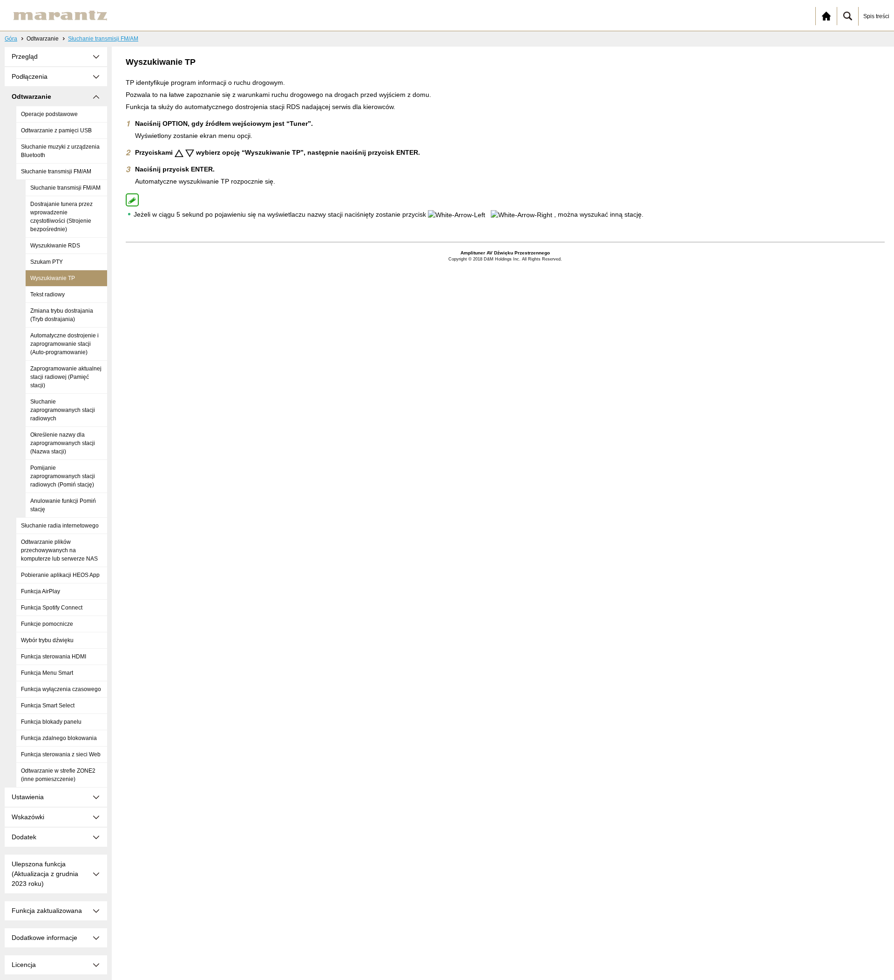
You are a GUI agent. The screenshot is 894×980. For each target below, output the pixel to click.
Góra (11, 38)
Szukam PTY (46, 262)
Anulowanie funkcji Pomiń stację (63, 505)
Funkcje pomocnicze (47, 624)
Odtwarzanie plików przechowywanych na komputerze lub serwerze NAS (59, 550)
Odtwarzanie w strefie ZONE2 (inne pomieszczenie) (58, 775)
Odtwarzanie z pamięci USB (56, 130)
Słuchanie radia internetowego (60, 525)
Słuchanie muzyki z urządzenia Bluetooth (60, 151)
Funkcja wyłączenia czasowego (61, 689)
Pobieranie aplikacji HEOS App (60, 575)
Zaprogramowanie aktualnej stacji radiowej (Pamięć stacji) (66, 377)
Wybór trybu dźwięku (47, 640)
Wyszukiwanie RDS (55, 245)
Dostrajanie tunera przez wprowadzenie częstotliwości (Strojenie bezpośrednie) (61, 217)
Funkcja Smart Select (47, 705)
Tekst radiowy (47, 294)
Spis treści (876, 16)
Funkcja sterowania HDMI (53, 656)
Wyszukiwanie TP (52, 278)
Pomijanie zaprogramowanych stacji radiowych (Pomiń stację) (62, 476)
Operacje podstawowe (49, 114)
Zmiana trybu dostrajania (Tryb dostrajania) (61, 315)
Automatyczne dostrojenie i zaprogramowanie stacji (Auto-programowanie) (64, 344)
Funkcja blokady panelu (51, 722)
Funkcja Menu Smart (47, 673)
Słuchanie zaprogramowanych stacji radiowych (62, 410)
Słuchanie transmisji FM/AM (103, 38)
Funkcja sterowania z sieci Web (61, 754)
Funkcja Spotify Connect (51, 607)
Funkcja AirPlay (40, 591)
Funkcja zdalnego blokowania (59, 738)
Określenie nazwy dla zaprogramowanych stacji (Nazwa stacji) (62, 443)
